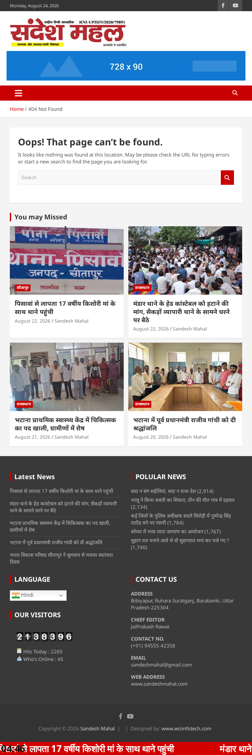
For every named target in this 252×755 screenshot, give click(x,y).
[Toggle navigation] (18, 93)
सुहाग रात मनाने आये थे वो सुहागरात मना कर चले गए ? (180, 540)
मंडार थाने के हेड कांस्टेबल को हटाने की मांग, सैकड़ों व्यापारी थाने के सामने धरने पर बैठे (181, 311)
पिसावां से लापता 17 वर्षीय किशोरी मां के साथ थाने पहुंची (65, 307)
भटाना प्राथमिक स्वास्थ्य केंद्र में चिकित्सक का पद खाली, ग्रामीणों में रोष (65, 424)
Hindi (26, 595)
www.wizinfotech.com (186, 728)
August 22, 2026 (32, 321)
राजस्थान (142, 287)
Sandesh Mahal (71, 321)
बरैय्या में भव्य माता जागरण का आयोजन (167, 531)
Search (227, 177)
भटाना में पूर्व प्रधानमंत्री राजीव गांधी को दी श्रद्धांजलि (184, 424)
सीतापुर (23, 287)
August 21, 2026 (32, 437)
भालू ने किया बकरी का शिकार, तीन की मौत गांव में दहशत (183, 500)
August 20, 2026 (151, 437)
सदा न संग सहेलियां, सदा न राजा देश (163, 491)
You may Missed (40, 216)
